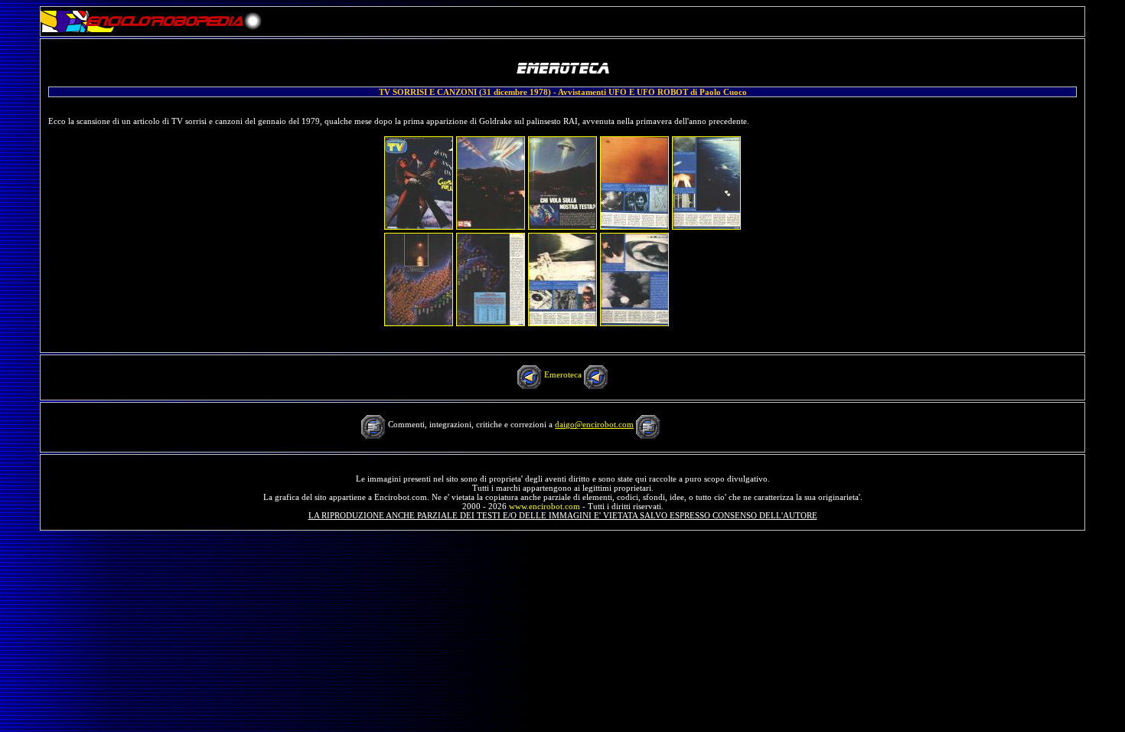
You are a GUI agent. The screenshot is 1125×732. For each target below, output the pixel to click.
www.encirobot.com (544, 506)
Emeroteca (563, 374)
